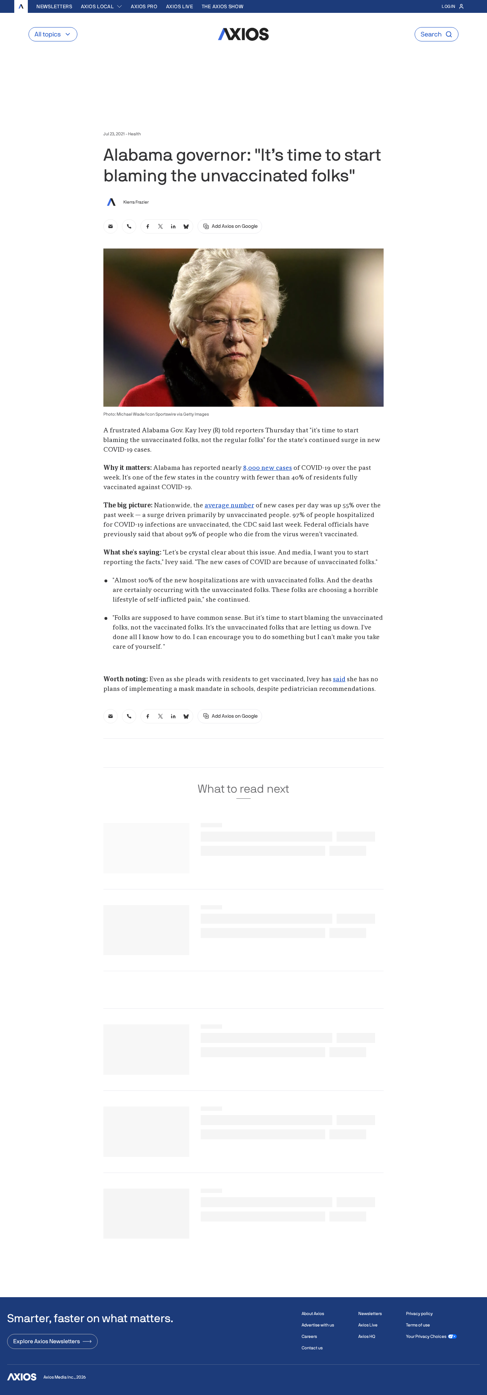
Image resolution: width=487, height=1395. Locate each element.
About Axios (313, 1313)
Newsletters (54, 6)
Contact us (312, 1348)
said (339, 679)
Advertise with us (318, 1325)
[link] (110, 226)
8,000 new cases (267, 468)
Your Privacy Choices (426, 1336)
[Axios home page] (21, 6)
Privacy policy (419, 1313)
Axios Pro (144, 6)
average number (229, 505)
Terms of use (418, 1325)
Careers (309, 1336)
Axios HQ (366, 1336)
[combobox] (102, 6)
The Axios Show (223, 6)
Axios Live (179, 6)
